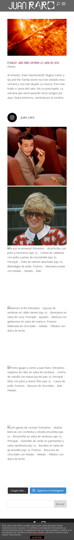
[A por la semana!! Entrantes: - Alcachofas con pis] (37, 275)
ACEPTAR (37, 537)
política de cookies (35, 532)
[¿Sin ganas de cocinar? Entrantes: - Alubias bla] (37, 454)
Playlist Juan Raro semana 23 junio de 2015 (33, 62)
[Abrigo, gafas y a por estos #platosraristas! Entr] (37, 215)
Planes (11, 66)
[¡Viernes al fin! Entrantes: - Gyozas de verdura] (37, 335)
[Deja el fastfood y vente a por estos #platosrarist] (37, 156)
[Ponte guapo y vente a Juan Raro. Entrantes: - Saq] (37, 395)
